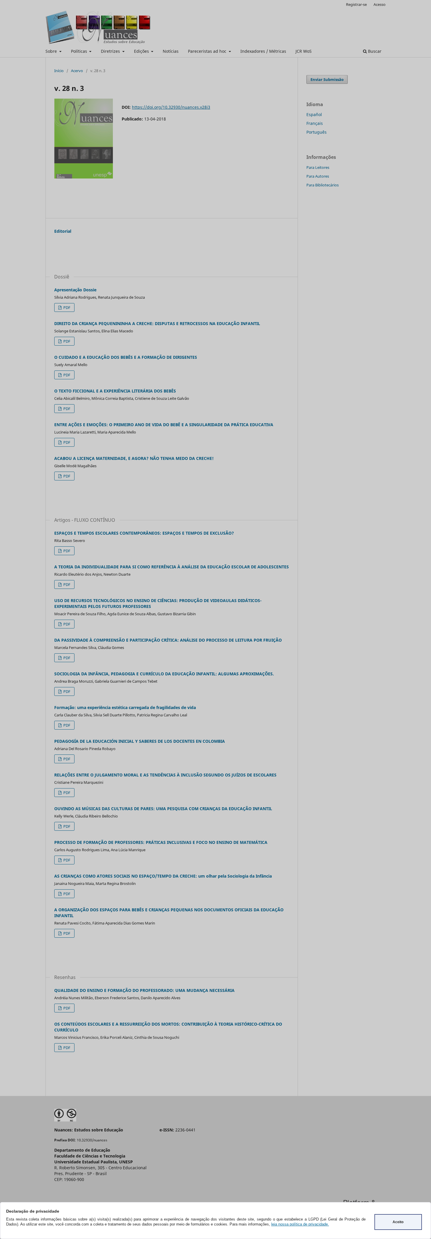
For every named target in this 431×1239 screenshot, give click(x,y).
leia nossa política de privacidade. (300, 1224)
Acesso (380, 4)
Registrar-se (356, 4)
